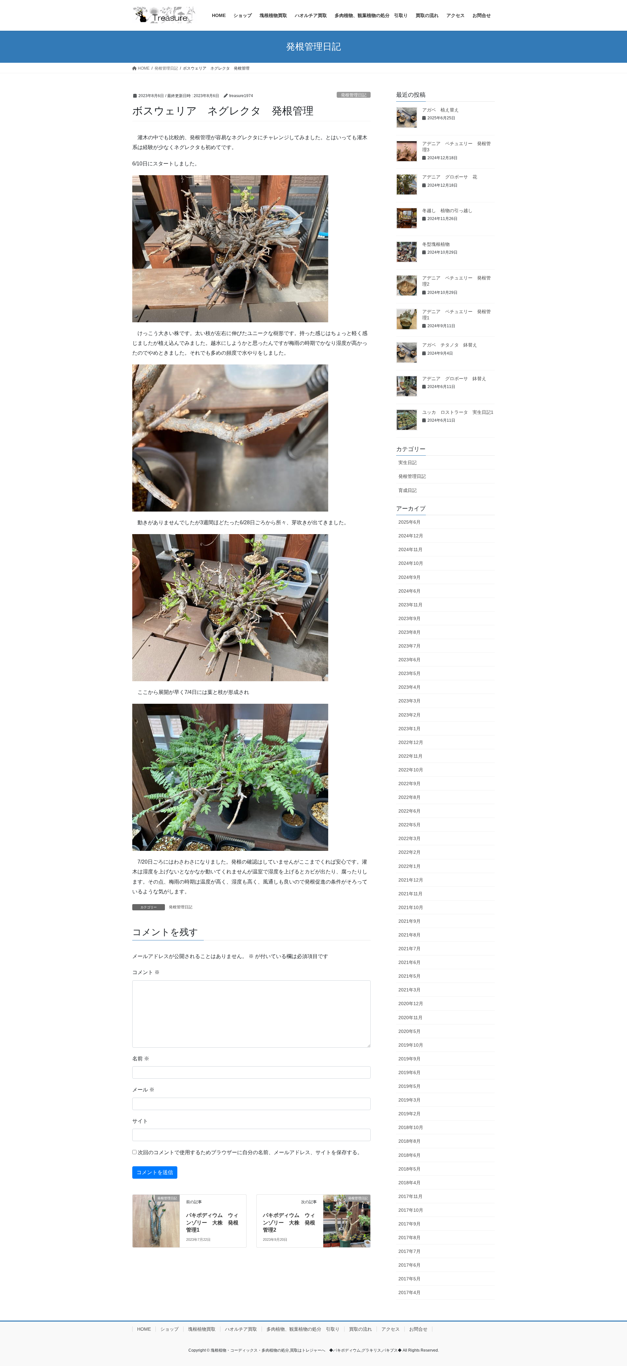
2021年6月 (409, 962)
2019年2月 (409, 1113)
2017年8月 (409, 1237)
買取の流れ (360, 1329)
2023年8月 (409, 632)
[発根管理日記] (156, 1219)
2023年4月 (409, 687)
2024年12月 (410, 535)
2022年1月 (409, 866)
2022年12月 (410, 742)
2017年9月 (409, 1223)
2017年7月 (409, 1251)
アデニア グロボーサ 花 (449, 176)
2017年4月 (409, 1292)
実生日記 (407, 462)
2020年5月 (409, 1031)
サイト (140, 1121)
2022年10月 (410, 769)
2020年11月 (410, 1017)
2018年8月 (409, 1141)
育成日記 (407, 490)
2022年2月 (409, 852)
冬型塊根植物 (436, 244)
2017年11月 (410, 1196)
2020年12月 (410, 1003)
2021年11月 (410, 893)
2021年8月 (409, 934)
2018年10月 (410, 1127)
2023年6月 (409, 659)
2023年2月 (409, 714)
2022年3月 (409, 838)
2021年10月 (410, 907)
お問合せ (418, 1329)
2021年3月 (409, 989)
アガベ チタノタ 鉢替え (449, 344)
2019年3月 (409, 1100)
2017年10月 (410, 1210)
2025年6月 (409, 522)
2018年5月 (409, 1169)
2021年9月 (409, 921)
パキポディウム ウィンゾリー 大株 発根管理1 (212, 1222)
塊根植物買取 (202, 1329)
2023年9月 (409, 618)
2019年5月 (409, 1086)
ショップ (169, 1329)
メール (143, 1089)
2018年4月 (409, 1182)
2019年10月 (410, 1045)
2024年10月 (410, 563)
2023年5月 (409, 673)
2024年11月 (410, 549)
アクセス (390, 1329)
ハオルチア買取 (241, 1329)
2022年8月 (409, 797)
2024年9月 (409, 577)
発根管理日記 (353, 95)
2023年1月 (409, 728)
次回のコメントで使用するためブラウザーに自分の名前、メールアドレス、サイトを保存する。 (250, 1152)
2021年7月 (409, 948)
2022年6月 (409, 811)
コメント (146, 972)
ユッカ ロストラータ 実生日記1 (457, 412)
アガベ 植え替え (440, 109)
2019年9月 (409, 1058)
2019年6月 (409, 1072)
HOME (144, 1329)
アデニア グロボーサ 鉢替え (454, 378)
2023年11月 (410, 604)
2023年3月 (409, 700)
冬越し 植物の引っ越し (447, 210)
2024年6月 (409, 591)
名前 (140, 1058)
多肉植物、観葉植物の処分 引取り (303, 1329)
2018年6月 (409, 1155)
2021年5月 (409, 976)
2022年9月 (409, 783)
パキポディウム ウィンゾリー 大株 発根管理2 (289, 1222)
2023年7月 (409, 646)
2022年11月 (410, 756)
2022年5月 (409, 824)
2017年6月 (409, 1265)
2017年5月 (409, 1278)
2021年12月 (410, 880)
